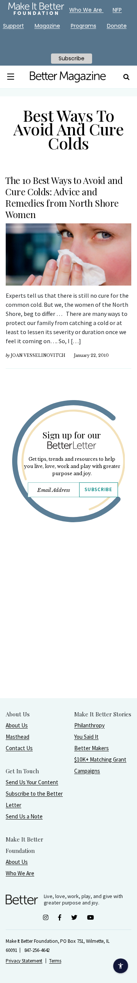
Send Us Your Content (32, 782)
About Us (17, 725)
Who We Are (20, 873)
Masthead (17, 736)
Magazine (47, 26)
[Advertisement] (68, 629)
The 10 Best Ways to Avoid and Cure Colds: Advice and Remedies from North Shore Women (64, 197)
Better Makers (91, 748)
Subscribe (98, 489)
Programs (83, 26)
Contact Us (19, 748)
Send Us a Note (24, 816)
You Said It (86, 736)
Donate (117, 26)
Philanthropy (89, 725)
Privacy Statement (24, 961)
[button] (10, 77)
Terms (55, 961)
